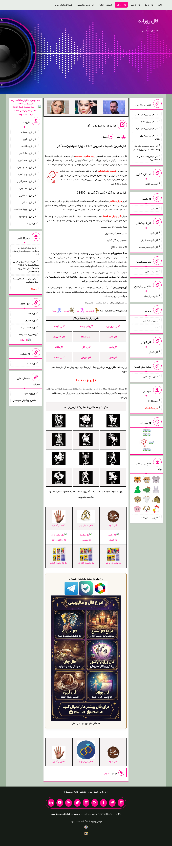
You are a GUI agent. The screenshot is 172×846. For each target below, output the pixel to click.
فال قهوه (154, 233)
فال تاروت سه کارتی (27, 160)
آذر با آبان (86, 347)
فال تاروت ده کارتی (27, 195)
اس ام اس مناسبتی (85, 4)
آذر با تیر (113, 336)
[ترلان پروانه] (86, 108)
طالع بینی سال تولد (149, 517)
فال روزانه (121, 4)
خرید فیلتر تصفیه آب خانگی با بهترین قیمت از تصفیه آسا (25, 251)
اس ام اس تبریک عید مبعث (146, 128)
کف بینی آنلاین (151, 271)
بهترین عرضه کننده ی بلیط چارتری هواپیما (26, 280)
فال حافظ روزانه (59, 539)
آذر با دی (113, 357)
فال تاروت (135, 4)
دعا (156, 327)
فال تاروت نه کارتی (27, 188)
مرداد (66, 310)
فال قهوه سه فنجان (149, 240)
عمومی (107, 773)
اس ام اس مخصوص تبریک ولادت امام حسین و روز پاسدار (147, 147)
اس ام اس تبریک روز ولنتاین (150, 137)
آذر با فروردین (113, 326)
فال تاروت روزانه (28, 132)
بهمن (54, 310)
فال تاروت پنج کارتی (27, 174)
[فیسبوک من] (103, 803)
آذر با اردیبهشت (86, 326)
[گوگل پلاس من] (68, 803)
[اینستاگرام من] (94, 803)
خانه (160, 4)
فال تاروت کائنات (28, 146)
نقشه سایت (75, 821)
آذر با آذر (59, 347)
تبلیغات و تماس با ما (63, 4)
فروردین (90, 310)
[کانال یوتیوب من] (59, 803)
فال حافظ (149, 4)
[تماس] (86, 803)
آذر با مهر (113, 347)
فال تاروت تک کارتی (27, 153)
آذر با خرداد (59, 326)
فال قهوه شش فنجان (148, 247)
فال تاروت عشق (29, 202)
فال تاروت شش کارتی (26, 181)
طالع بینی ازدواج (151, 296)
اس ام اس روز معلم (149, 121)
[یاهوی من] (121, 803)
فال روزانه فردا (29, 393)
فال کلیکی (153, 352)
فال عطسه (86, 539)
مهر (77, 310)
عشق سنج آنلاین (150, 376)
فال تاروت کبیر (29, 139)
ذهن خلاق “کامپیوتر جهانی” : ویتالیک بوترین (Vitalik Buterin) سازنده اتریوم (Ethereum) (26, 266)
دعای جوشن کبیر (150, 320)
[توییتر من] (77, 803)
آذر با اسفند (59, 357)
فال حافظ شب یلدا (28, 327)
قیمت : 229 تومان (25, 107)
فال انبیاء (113, 539)
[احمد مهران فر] (114, 108)
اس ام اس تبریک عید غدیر (146, 114)
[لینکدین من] (51, 803)
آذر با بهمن (86, 357)
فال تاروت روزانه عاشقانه (24, 209)
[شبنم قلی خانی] (58, 108)
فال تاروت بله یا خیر (27, 216)
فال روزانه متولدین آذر (101, 125)
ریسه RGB (153, 401)
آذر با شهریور (59, 336)
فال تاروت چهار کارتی (26, 167)
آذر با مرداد (86, 336)
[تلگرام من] (112, 803)
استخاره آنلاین (105, 4)
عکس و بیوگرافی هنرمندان (24, 400)
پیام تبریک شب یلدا (27, 334)
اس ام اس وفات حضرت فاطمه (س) (148, 158)
